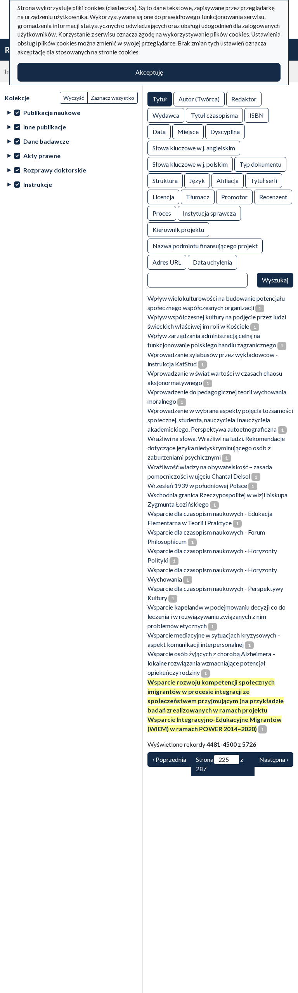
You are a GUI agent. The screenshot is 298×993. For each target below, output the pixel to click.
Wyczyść (73, 97)
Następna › (273, 759)
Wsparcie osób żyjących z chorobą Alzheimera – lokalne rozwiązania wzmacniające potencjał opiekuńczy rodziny (211, 663)
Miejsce (188, 131)
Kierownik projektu (178, 229)
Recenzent (273, 196)
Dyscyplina (225, 131)
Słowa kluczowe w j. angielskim (193, 148)
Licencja (163, 196)
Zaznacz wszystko (112, 97)
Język (197, 180)
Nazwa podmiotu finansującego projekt (205, 245)
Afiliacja (228, 180)
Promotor (234, 196)
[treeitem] (71, 112)
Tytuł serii (263, 180)
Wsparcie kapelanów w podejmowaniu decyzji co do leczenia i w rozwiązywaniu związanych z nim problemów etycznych (216, 616)
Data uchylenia (212, 262)
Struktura (165, 180)
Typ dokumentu (260, 164)
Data (159, 131)
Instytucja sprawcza (209, 213)
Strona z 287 (219, 764)
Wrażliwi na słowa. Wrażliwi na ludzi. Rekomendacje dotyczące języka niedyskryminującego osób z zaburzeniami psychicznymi (216, 448)
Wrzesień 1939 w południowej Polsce (197, 485)
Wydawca (165, 115)
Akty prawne (42, 155)
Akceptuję (149, 72)
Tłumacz (198, 196)
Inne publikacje (44, 127)
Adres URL (166, 262)
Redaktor (243, 99)
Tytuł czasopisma (214, 115)
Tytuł (159, 99)
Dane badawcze (46, 141)
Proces (161, 213)
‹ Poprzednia (169, 759)
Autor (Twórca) (199, 99)
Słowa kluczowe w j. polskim (190, 164)
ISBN (256, 115)
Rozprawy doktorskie (54, 170)
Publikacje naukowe (51, 112)
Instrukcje (37, 184)
